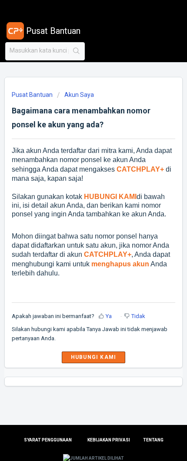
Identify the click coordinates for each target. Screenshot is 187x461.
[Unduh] (77, 225)
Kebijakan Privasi (108, 440)
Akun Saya (79, 94)
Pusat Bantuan (32, 94)
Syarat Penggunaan (48, 440)
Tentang (153, 440)
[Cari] (76, 51)
